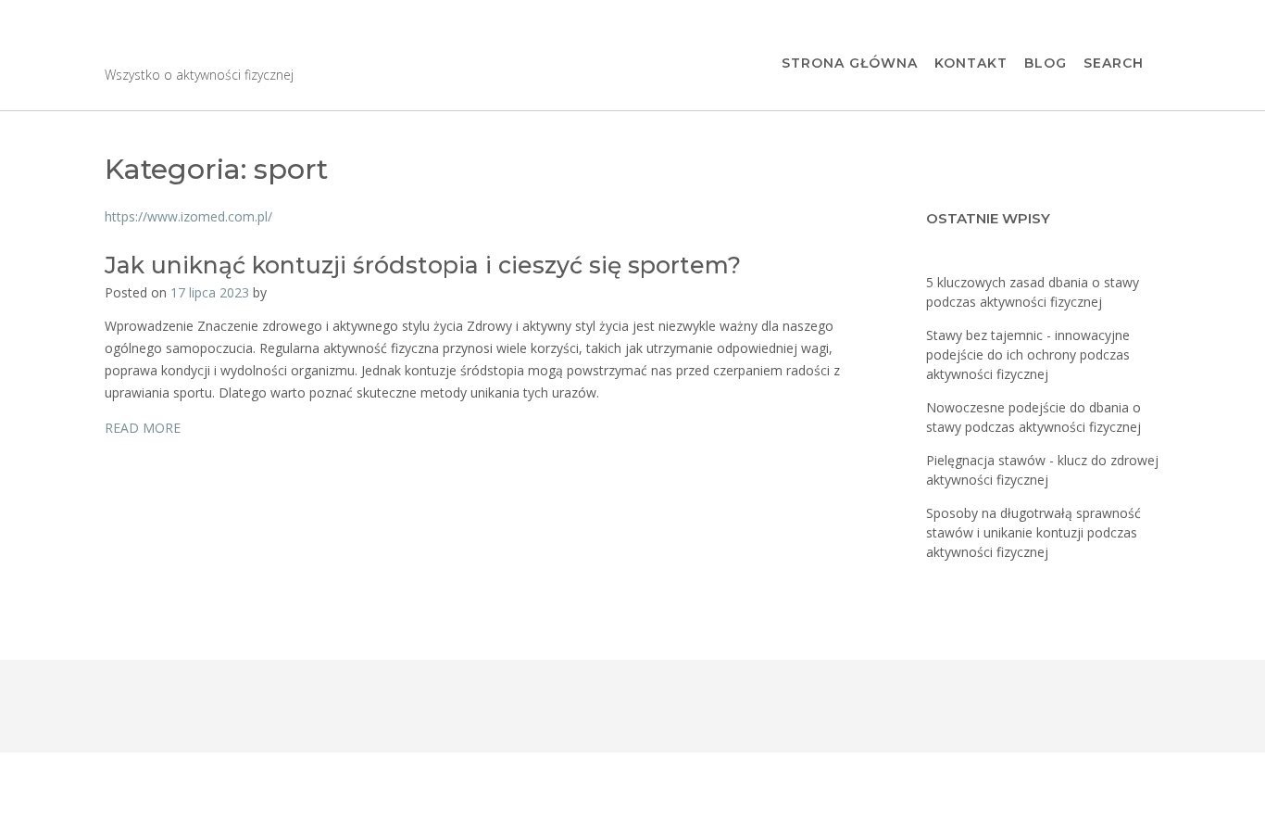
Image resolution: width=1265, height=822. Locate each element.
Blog (1045, 63)
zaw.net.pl (188, 47)
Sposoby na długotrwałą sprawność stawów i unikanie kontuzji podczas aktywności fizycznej (1033, 532)
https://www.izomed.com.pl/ (188, 216)
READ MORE (143, 427)
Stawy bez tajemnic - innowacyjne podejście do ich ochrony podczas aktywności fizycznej (1028, 354)
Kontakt (971, 63)
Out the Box (203, 788)
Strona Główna (850, 63)
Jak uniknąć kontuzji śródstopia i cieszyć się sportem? (423, 265)
